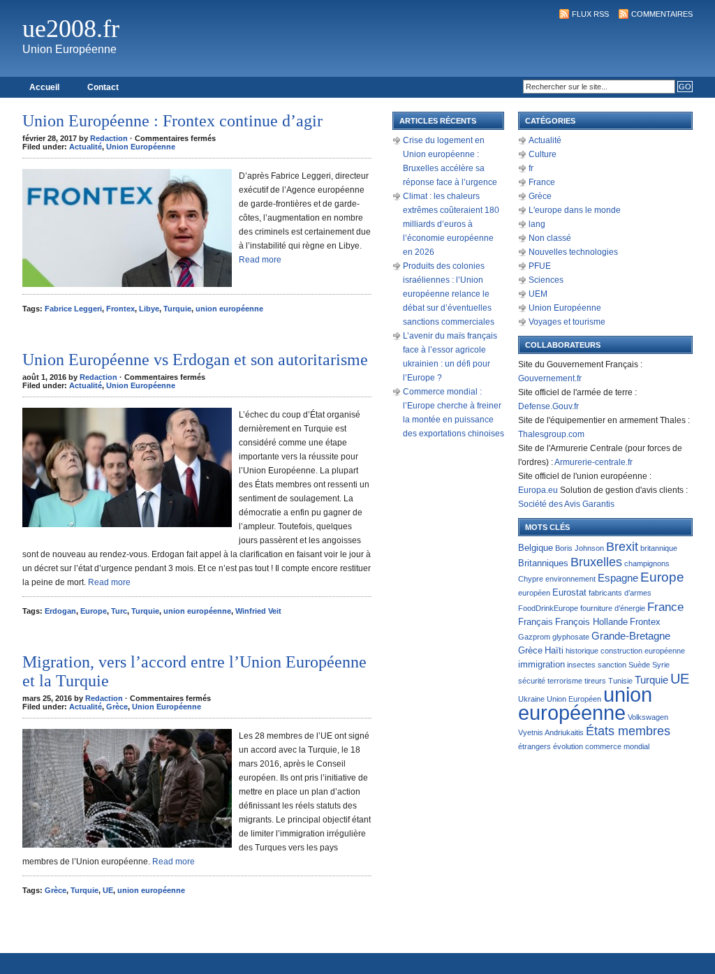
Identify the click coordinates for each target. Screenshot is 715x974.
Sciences (546, 280)
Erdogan (60, 611)
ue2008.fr (70, 29)
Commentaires (662, 14)
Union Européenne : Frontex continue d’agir (172, 121)
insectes (581, 665)
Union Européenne (140, 146)
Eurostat (569, 592)
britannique (658, 548)
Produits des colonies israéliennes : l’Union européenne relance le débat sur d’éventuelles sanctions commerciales (448, 294)
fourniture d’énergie (612, 608)
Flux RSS (590, 14)
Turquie (177, 308)
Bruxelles (596, 561)
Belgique (535, 548)
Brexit (622, 546)
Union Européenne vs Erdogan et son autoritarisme (195, 360)
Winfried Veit (258, 611)
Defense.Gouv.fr (548, 406)
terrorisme (564, 681)
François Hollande (591, 622)
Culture (542, 154)
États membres (628, 730)
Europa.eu (538, 490)
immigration (541, 664)
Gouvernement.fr (550, 378)
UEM (538, 294)
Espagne (618, 578)
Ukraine (531, 699)
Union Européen (574, 699)
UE (108, 890)
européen (534, 593)
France (542, 182)
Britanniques (543, 563)
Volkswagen (648, 717)
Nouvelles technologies (573, 252)
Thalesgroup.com (551, 434)
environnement (570, 579)
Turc (119, 611)
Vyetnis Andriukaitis (551, 732)
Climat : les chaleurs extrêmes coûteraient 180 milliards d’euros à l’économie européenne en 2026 (451, 224)
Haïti (554, 650)
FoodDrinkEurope (548, 608)
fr (531, 168)
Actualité (85, 146)
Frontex (120, 308)
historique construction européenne (625, 651)
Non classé (550, 238)
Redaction (109, 138)
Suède (639, 665)
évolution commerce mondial (601, 746)
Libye (149, 308)
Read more (260, 260)
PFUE (540, 266)
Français (535, 622)
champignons (647, 563)
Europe (93, 611)
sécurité (531, 681)
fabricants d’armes (620, 593)
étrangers (534, 746)
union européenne (229, 308)
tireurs (595, 681)
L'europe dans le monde (575, 210)
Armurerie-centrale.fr (593, 462)
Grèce (117, 706)
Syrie (661, 665)
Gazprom (534, 637)
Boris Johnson (579, 548)
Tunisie (620, 681)
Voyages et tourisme (567, 322)
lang (537, 224)
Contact (103, 87)
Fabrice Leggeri (73, 308)
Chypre (530, 579)
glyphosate (570, 637)
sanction (612, 665)
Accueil (44, 87)
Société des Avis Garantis (566, 504)
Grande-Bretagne (630, 636)
